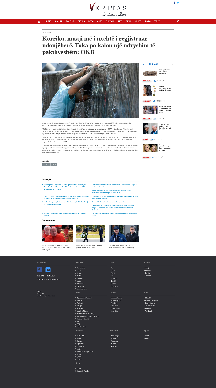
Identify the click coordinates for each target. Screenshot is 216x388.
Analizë (58, 21)
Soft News (114, 306)
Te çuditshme (150, 306)
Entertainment (150, 303)
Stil (112, 276)
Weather (114, 346)
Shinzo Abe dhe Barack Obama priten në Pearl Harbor (89, 246)
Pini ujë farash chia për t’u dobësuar (164, 71)
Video (157, 21)
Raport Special (116, 300)
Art (112, 268)
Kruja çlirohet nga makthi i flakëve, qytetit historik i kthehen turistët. (65, 214)
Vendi (79, 338)
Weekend (148, 311)
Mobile (113, 344)
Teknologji (115, 336)
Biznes (81, 21)
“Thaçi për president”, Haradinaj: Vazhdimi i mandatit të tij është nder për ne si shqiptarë (115, 197)
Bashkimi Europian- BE (85, 351)
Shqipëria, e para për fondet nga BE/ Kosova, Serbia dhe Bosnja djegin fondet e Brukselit (66, 203)
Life (120, 21)
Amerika (146, 157)
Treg (147, 268)
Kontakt (51, 276)
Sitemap (40, 276)
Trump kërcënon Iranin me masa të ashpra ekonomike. (111, 202)
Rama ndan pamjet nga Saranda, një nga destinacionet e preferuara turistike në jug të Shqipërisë (111, 191)
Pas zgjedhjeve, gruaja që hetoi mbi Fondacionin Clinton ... (165, 147)
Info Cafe (114, 311)
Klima (46, 165)
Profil (79, 276)
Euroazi (79, 300)
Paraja (147, 273)
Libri (113, 273)
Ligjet (79, 349)
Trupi (79, 368)
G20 (78, 324)
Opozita (79, 359)
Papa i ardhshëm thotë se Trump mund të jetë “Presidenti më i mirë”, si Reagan (57, 247)
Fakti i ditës (81, 336)
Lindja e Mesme (82, 311)
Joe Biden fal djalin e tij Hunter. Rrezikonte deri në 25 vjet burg (122, 246)
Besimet (148, 308)
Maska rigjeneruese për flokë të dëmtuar (165, 88)
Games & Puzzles (83, 371)
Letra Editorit (81, 289)
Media (79, 281)
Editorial (80, 278)
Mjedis (113, 338)
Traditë (113, 281)
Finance (148, 270)
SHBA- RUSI (81, 327)
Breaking (146, 81)
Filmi (113, 270)
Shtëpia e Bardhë (83, 319)
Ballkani (80, 303)
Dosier (79, 270)
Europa (79, 306)
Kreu (39, 21)
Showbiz (114, 278)
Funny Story (115, 308)
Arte (99, 21)
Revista (113, 284)
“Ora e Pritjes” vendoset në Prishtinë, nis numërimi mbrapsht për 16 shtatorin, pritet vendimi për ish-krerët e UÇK (67, 197)
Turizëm (148, 276)
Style (129, 21)
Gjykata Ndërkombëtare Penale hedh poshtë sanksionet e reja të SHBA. (114, 214)
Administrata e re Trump (85, 314)
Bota (91, 21)
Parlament (80, 346)
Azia (78, 321)
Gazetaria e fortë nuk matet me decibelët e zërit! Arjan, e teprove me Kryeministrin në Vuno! (114, 186)
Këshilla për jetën (151, 300)
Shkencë (110, 21)
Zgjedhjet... (81, 344)
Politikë (70, 21)
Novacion (114, 341)
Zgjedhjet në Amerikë (84, 298)
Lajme (48, 21)
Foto (148, 21)
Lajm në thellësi (116, 298)
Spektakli (114, 286)
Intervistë (80, 284)
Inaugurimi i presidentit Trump (88, 316)
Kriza (79, 354)
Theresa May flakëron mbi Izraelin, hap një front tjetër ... (165, 127)
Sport (138, 21)
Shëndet (146, 101)
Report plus (81, 268)
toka (54, 165)
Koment (79, 273)
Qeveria (79, 357)
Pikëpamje (80, 286)
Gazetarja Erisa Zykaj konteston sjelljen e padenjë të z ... (165, 109)
